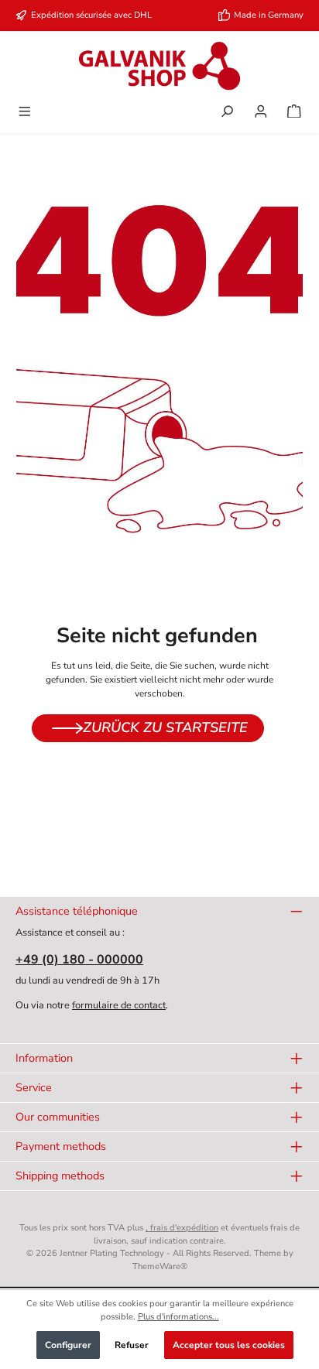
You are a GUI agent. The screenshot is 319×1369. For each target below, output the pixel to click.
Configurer (68, 1345)
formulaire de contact (119, 1005)
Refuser (132, 1345)
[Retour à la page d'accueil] (159, 65)
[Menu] (25, 113)
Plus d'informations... (178, 1317)
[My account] (261, 113)
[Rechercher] (227, 113)
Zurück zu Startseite (165, 727)
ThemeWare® (159, 1266)
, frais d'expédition (182, 1228)
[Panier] (294, 113)
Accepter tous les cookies (229, 1345)
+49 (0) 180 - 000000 (79, 959)
